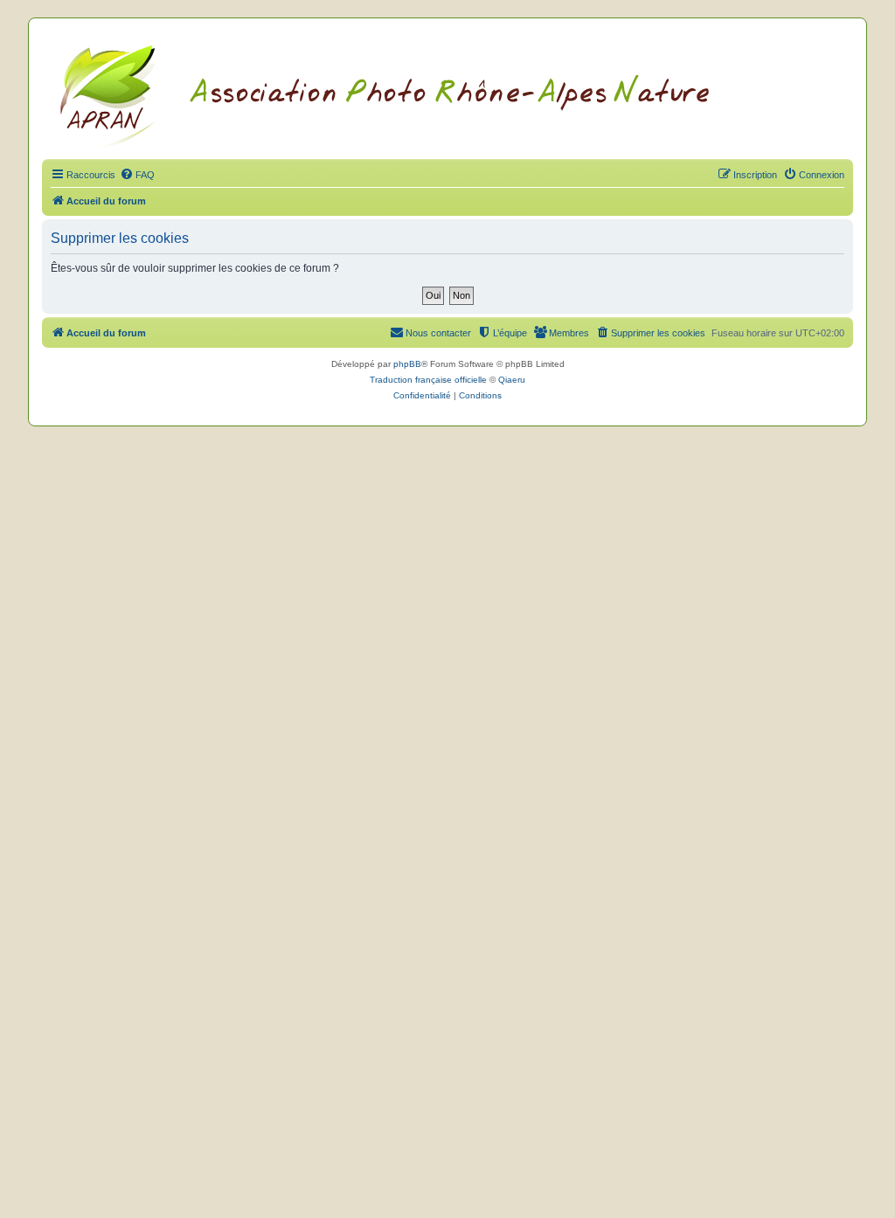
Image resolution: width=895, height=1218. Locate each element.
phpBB (407, 364)
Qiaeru (511, 379)
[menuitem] (137, 174)
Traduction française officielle (428, 379)
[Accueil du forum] (406, 93)
